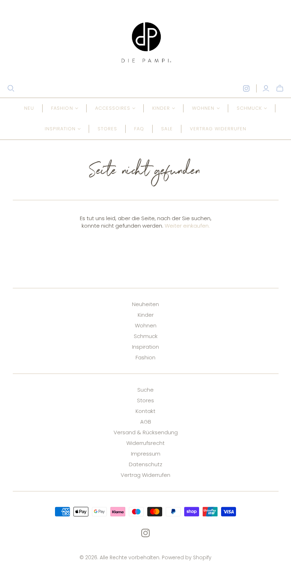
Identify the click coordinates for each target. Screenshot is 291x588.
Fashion (145, 357)
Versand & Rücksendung (146, 432)
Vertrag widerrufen (218, 128)
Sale (166, 128)
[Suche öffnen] (11, 88)
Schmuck (146, 336)
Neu (29, 108)
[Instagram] (246, 88)
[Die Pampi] (145, 42)
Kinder (146, 314)
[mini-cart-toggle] (280, 88)
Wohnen (146, 325)
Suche (145, 389)
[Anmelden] (266, 88)
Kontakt (145, 411)
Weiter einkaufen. (187, 225)
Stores (107, 128)
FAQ (139, 128)
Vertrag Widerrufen (145, 475)
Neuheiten (145, 304)
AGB (145, 421)
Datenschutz (145, 464)
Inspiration (145, 346)
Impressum (145, 453)
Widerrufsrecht (145, 443)
